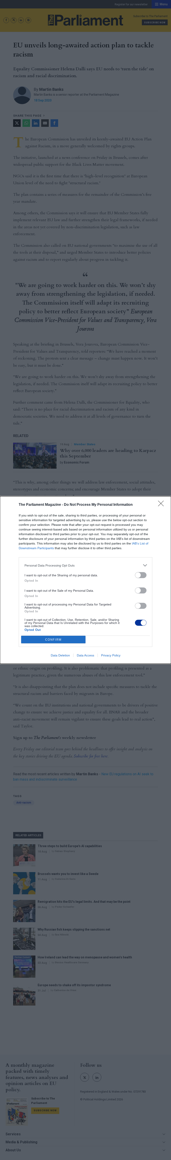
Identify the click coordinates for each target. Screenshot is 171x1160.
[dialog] (85, 580)
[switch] (141, 575)
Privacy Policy (110, 655)
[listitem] (85, 565)
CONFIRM (53, 639)
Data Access (85, 655)
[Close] (162, 505)
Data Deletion (60, 655)
